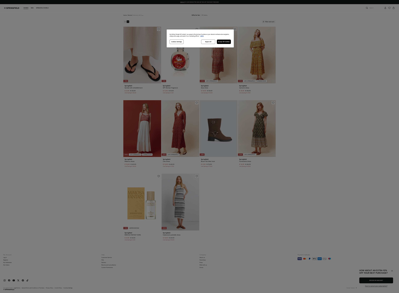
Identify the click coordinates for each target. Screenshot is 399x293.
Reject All (208, 41)
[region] (200, 38)
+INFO (202, 36)
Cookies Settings (176, 41)
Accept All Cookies (224, 41)
